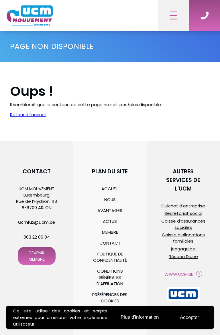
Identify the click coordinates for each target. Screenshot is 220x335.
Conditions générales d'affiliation (110, 277)
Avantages (109, 210)
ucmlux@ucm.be (36, 222)
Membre (110, 232)
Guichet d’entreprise (183, 206)
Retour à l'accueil (28, 115)
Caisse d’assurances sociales (183, 224)
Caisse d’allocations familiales (183, 238)
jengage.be (183, 249)
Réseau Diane (183, 256)
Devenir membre (37, 256)
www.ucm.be (178, 274)
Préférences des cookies (109, 298)
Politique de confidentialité (110, 257)
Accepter (189, 317)
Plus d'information (140, 317)
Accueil (109, 189)
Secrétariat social (183, 213)
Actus (110, 221)
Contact (110, 243)
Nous (110, 200)
